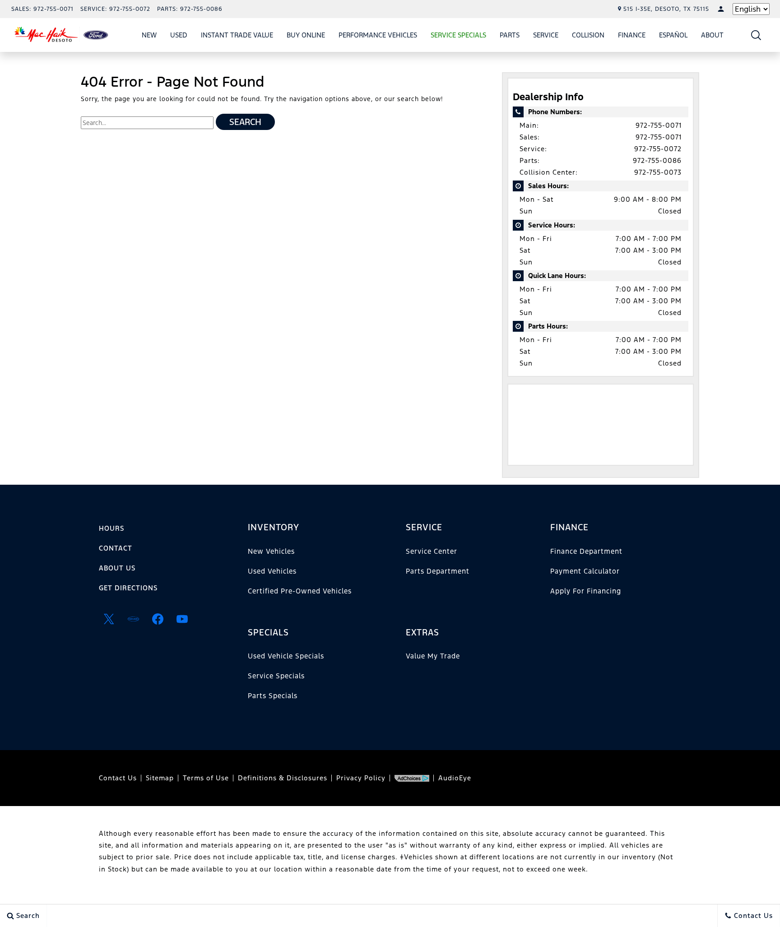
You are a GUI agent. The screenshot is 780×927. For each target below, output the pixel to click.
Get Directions (128, 588)
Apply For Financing (585, 591)
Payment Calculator (585, 571)
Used (178, 35)
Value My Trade (433, 656)
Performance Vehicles (378, 35)
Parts (510, 35)
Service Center (431, 551)
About (712, 35)
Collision (588, 35)
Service (545, 35)
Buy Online (306, 35)
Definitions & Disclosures (282, 778)
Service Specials (276, 676)
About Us (117, 568)
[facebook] (157, 619)
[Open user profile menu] (721, 9)
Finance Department (586, 551)
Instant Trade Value (237, 35)
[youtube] (182, 619)
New (149, 35)
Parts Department (437, 571)
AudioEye (454, 778)
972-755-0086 (657, 160)
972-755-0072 (658, 148)
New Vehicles (271, 551)
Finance (631, 35)
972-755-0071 (659, 125)
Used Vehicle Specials (286, 656)
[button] (756, 35)
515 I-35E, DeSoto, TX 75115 (666, 9)
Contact (115, 548)
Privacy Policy (360, 778)
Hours (111, 528)
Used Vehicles (272, 571)
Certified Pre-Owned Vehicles (300, 591)
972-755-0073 (658, 172)
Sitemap (160, 778)
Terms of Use (206, 778)
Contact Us (118, 778)
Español (673, 35)
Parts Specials (272, 695)
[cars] (133, 619)
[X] (109, 619)
